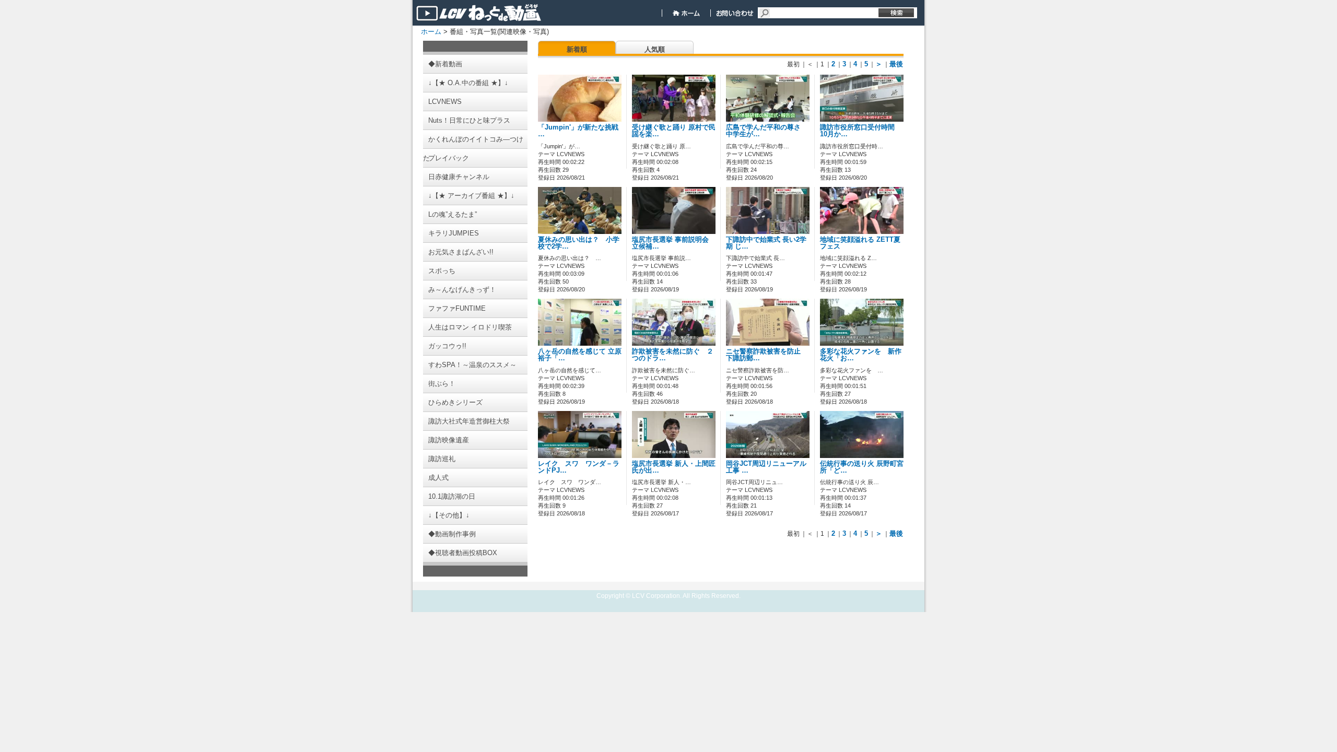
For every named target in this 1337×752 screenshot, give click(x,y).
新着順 (577, 49)
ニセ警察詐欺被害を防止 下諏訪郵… (766, 355)
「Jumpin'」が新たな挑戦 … (578, 131)
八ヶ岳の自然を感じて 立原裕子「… (579, 355)
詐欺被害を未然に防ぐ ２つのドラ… (672, 355)
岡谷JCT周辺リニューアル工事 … (766, 467)
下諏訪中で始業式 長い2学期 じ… (766, 243)
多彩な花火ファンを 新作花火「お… (860, 355)
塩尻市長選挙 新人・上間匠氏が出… (674, 467)
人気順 (654, 49)
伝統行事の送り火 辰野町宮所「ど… (862, 467)
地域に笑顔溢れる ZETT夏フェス (860, 243)
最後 (896, 64)
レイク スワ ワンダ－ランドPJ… (578, 467)
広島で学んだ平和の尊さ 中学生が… (766, 131)
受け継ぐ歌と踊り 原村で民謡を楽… (674, 131)
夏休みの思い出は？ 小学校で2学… (578, 243)
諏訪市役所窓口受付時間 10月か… (860, 131)
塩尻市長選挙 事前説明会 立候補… (670, 243)
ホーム (431, 32)
